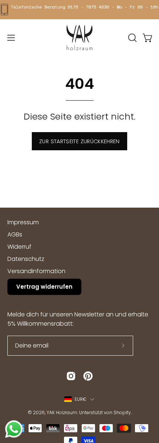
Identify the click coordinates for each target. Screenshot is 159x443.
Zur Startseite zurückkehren (79, 141)
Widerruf (19, 246)
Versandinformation (36, 271)
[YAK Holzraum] (79, 38)
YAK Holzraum (62, 412)
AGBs (14, 234)
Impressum (23, 222)
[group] (79, 9)
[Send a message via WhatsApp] (14, 429)
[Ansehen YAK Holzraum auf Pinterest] (88, 376)
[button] (131, 38)
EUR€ (81, 399)
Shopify (122, 412)
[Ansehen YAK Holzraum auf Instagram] (71, 376)
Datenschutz (25, 259)
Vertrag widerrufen (44, 287)
